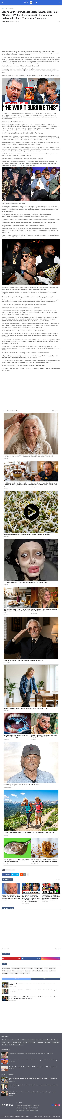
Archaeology (30, 968)
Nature (17, 970)
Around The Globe (38, 968)
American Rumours (9, 8)
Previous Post (5, 948)
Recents (45, 979)
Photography (52, 970)
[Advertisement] (31, 35)
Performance (45, 970)
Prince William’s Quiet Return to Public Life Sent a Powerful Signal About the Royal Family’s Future (34, 990)
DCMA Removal (56, 1116)
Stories (16, 973)
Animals (23, 968)
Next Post (57, 948)
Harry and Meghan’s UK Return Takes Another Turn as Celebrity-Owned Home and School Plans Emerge (33, 983)
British (45, 968)
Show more (57, 879)
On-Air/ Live (28, 970)
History (8, 970)
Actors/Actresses (6, 968)
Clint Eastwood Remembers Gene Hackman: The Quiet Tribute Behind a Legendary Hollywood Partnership (11, 896)
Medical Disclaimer (38, 1116)
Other (34, 970)
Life (13, 970)
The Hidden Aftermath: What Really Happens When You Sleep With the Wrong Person (31, 1053)
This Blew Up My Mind (24, 973)
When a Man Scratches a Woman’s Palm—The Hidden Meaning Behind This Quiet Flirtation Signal (33, 1060)
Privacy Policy (47, 1116)
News (22, 970)
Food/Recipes (52, 968)
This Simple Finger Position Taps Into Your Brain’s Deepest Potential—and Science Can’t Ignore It (33, 1067)
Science (11, 973)
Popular (16, 979)
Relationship (5, 973)
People (38, 970)
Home (3, 8)
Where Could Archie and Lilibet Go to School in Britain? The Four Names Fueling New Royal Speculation (32, 1092)
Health (3, 970)
